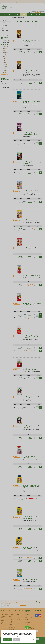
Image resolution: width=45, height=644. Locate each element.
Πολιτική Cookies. (23, 636)
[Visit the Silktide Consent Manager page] (32, 639)
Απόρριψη (16, 639)
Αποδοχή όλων (7, 639)
